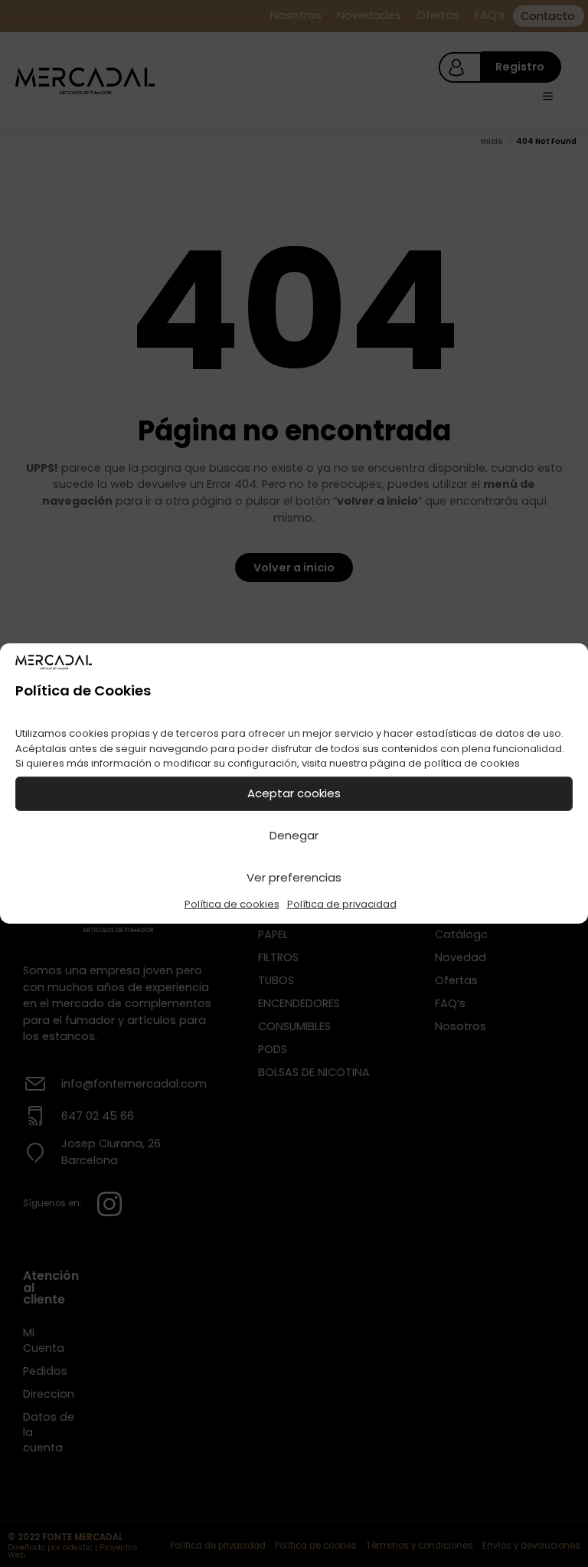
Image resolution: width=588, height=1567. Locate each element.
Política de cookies (232, 904)
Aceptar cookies (294, 793)
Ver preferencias (294, 877)
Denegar (294, 835)
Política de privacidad (342, 904)
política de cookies (472, 763)
